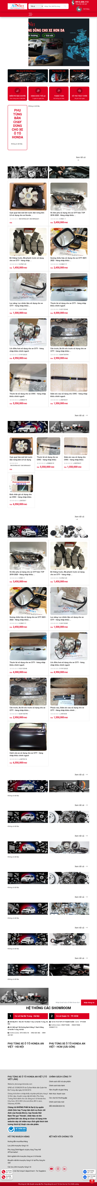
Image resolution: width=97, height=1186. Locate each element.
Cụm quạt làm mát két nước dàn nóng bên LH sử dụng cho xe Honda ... (21, 459)
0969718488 (65, 1025)
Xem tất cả (80, 415)
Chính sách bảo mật (56, 1102)
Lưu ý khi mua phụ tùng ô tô (18, 1146)
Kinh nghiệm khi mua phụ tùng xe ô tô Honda (24, 1156)
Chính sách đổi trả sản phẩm (60, 1081)
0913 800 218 (24, 1033)
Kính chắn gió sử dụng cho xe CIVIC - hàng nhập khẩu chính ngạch (21, 497)
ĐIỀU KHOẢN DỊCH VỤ (57, 1106)
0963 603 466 (35, 1033)
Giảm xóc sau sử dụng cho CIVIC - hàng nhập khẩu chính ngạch (75, 459)
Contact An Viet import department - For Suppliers (27, 1171)
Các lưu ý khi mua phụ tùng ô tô (19, 1167)
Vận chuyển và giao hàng (58, 1090)
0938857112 (53, 1027)
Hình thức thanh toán (57, 1094)
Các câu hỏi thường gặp (58, 1098)
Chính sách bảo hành (57, 1085)
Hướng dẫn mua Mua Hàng (18, 1141)
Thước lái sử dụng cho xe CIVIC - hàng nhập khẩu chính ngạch (47, 459)
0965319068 (76, 1025)
